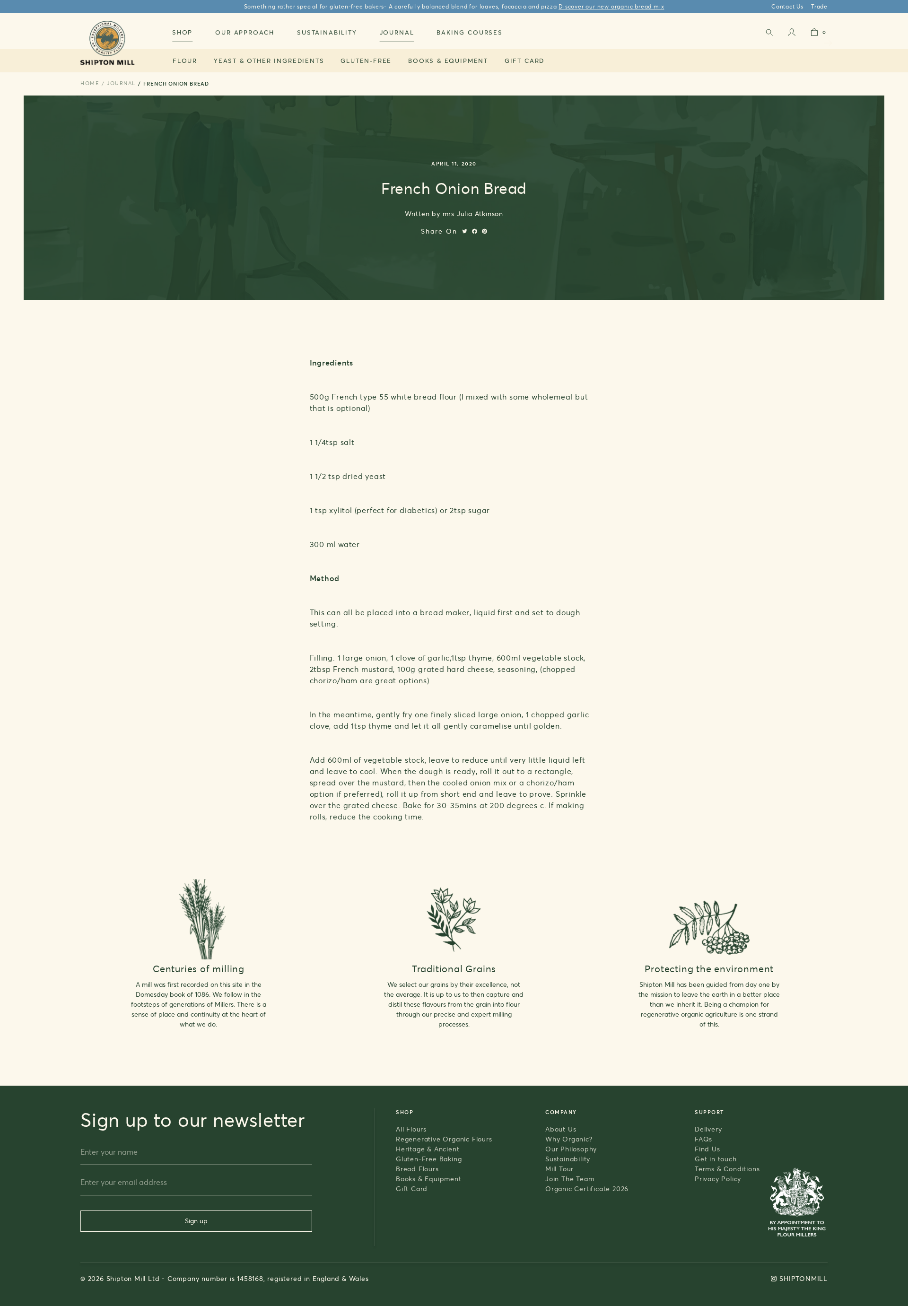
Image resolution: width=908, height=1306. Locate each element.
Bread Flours (417, 1168)
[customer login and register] (791, 34)
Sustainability (567, 1158)
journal (121, 83)
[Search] (769, 34)
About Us (560, 1128)
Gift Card (524, 60)
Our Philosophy (571, 1148)
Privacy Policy (718, 1178)
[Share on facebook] (474, 231)
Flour (185, 60)
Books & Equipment (448, 60)
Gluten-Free (366, 60)
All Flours (411, 1128)
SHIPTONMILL (803, 1278)
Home (89, 83)
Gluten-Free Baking (429, 1158)
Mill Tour (559, 1168)
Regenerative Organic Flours (444, 1138)
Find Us (707, 1148)
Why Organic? (569, 1138)
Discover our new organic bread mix (611, 6)
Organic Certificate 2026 (587, 1188)
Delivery (708, 1128)
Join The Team (569, 1178)
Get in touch (716, 1158)
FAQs (703, 1138)
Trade (819, 6)
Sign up (196, 1220)
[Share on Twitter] (464, 231)
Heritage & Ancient (427, 1148)
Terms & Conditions (727, 1168)
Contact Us (787, 6)
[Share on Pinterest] (484, 231)
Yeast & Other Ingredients (269, 60)
